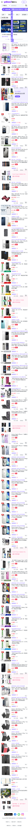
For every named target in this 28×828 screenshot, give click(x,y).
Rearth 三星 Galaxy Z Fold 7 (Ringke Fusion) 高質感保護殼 (19, 699)
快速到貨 (11, 19)
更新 (25, 818)
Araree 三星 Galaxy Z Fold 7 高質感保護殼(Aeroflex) (19, 756)
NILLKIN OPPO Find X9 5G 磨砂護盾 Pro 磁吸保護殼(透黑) (19, 230)
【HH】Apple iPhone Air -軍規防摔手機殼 (19, 653)
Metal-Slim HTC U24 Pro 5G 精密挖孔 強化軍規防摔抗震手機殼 (20, 104)
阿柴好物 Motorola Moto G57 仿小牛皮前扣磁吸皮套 (19, 253)
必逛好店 (11, 28)
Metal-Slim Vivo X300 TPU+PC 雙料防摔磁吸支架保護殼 (19, 241)
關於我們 (14, 822)
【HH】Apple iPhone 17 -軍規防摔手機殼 (19, 631)
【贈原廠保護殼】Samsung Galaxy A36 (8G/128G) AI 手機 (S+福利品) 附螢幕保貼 (19, 56)
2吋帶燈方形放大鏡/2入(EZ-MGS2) (19, 779)
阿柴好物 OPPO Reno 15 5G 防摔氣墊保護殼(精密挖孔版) (19, 218)
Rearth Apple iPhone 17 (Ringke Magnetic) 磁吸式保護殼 (19, 482)
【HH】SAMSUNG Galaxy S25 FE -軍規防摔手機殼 (19, 608)
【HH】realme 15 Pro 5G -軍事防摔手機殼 (19, 287)
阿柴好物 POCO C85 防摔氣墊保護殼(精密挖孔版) (19, 321)
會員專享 (11, 34)
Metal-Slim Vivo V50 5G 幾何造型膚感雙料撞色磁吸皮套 (19, 79)
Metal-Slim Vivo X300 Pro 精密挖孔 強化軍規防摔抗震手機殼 (20, 333)
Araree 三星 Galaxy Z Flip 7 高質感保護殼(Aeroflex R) (19, 722)
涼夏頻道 (11, 25)
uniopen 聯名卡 (18, 9)
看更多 (11, 40)
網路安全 (9, 825)
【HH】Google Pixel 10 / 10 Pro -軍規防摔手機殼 (19, 642)
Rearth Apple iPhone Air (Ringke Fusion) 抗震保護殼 (19, 516)
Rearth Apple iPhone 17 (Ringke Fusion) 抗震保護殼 (19, 493)
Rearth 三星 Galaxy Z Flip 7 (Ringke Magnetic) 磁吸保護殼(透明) (19, 688)
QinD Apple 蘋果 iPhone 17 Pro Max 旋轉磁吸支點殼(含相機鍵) (19, 539)
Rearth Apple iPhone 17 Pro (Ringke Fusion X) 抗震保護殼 (19, 528)
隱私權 (14, 825)
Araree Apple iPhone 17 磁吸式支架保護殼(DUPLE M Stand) (19, 400)
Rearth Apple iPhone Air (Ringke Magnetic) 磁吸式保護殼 (19, 470)
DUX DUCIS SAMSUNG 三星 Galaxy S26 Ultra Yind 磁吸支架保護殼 (19, 184)
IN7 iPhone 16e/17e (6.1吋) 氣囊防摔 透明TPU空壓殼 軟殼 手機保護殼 (19, 127)
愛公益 (11, 37)
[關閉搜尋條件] (9, 5)
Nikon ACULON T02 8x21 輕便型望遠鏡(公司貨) (19, 194)
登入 (24, 2)
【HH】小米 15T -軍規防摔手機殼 (19, 276)
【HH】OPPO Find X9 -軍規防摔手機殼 (19, 264)
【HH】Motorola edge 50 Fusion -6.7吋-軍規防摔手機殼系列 (19, 379)
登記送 (11, 13)
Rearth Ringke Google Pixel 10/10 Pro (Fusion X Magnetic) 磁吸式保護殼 (19, 585)
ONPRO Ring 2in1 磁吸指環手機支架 (19, 115)
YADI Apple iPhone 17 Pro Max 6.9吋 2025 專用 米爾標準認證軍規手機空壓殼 (20, 356)
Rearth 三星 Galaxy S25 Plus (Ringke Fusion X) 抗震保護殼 (19, 150)
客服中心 (8, 822)
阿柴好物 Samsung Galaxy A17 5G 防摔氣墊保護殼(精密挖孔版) (19, 665)
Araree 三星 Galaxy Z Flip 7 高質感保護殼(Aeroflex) (19, 734)
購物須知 (19, 822)
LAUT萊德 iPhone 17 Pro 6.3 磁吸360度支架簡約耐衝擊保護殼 (19, 390)
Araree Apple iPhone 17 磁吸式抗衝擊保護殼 (19, 435)
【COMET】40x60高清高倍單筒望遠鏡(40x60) (19, 791)
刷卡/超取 (12, 31)
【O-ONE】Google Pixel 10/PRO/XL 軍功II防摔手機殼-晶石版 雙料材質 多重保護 (19, 560)
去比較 (17, 96)
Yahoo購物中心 (10, 2)
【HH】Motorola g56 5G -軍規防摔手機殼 (19, 619)
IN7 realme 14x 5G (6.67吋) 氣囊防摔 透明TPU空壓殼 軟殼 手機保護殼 (19, 45)
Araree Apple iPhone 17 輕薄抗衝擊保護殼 (19, 446)
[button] (8, 39)
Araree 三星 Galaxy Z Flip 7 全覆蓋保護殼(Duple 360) (19, 709)
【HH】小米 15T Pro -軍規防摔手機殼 (19, 310)
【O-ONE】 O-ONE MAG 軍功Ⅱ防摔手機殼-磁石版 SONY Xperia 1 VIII (19, 66)
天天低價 (11, 22)
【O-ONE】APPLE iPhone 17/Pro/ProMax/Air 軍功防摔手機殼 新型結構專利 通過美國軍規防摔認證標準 (19, 572)
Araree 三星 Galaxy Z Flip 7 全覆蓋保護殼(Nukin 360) (19, 745)
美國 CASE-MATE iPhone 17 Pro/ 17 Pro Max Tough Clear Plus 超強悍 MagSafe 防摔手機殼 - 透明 (19, 207)
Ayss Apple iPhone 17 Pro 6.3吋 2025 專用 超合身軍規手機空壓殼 (19, 344)
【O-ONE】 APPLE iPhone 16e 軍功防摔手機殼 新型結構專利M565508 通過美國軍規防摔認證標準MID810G (19, 137)
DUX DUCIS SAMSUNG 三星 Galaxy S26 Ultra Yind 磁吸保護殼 (19, 161)
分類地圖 (19, 825)
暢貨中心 (11, 16)
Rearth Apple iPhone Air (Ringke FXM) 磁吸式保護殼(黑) (19, 459)
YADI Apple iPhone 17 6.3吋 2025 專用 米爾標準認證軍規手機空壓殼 (20, 367)
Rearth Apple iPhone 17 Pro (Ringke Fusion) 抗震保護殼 (19, 505)
